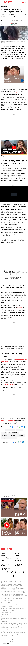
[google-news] (23, 572)
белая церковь (10, 430)
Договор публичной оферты (18, 564)
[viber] (19, 572)
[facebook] (3, 572)
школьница (5, 438)
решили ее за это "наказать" (9, 92)
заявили (3, 294)
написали (19, 307)
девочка (13, 435)
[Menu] (2, 2)
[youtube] (15, 572)
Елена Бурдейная (5, 20)
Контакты (22, 641)
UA (23, 2)
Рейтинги (4, 555)
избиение (5, 435)
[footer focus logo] (7, 549)
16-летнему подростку (8, 384)
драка (4, 432)
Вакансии (18, 560)
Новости (3, 553)
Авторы (17, 558)
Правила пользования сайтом (5, 564)
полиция (20, 430)
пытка (13, 438)
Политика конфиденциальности (9, 641)
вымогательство (14, 432)
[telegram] (11, 572)
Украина (4, 6)
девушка (21, 435)
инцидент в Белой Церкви (8, 420)
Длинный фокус (6, 558)
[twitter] (7, 572)
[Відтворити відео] (14, 147)
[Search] (26, 2)
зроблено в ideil (5, 643)
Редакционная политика (5, 569)
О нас (2, 560)
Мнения (17, 553)
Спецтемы (18, 555)
